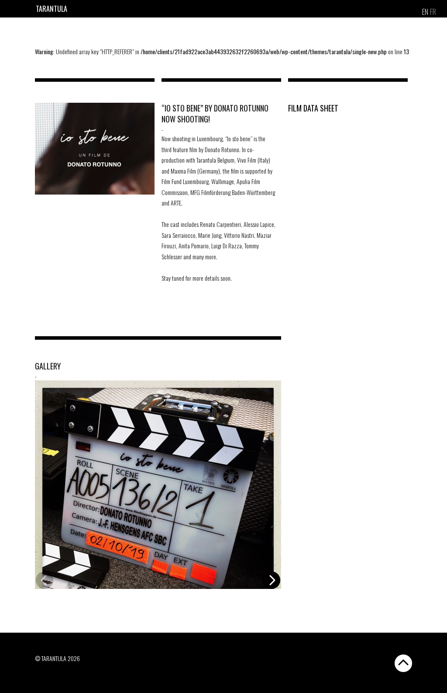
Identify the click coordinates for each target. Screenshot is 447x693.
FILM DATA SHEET (313, 108)
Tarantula (51, 8)
